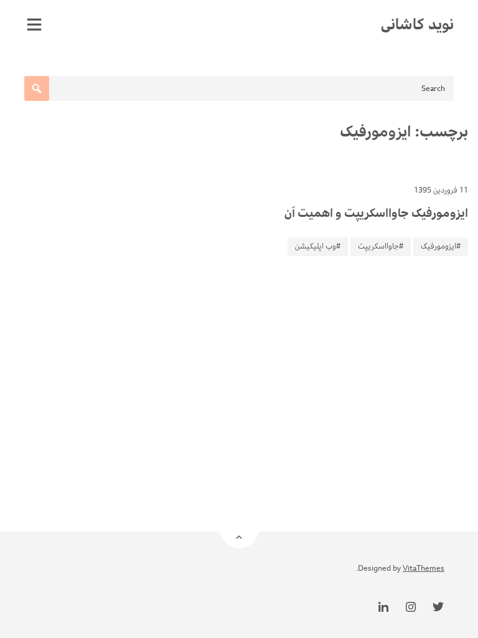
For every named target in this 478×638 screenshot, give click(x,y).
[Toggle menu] (34, 24)
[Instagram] (411, 607)
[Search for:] (239, 88)
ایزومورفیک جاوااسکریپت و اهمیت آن (376, 213)
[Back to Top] (239, 528)
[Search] (36, 88)
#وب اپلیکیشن (317, 246)
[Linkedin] (383, 607)
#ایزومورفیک (441, 246)
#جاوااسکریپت (380, 246)
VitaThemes (423, 568)
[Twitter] (438, 607)
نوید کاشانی (417, 24)
